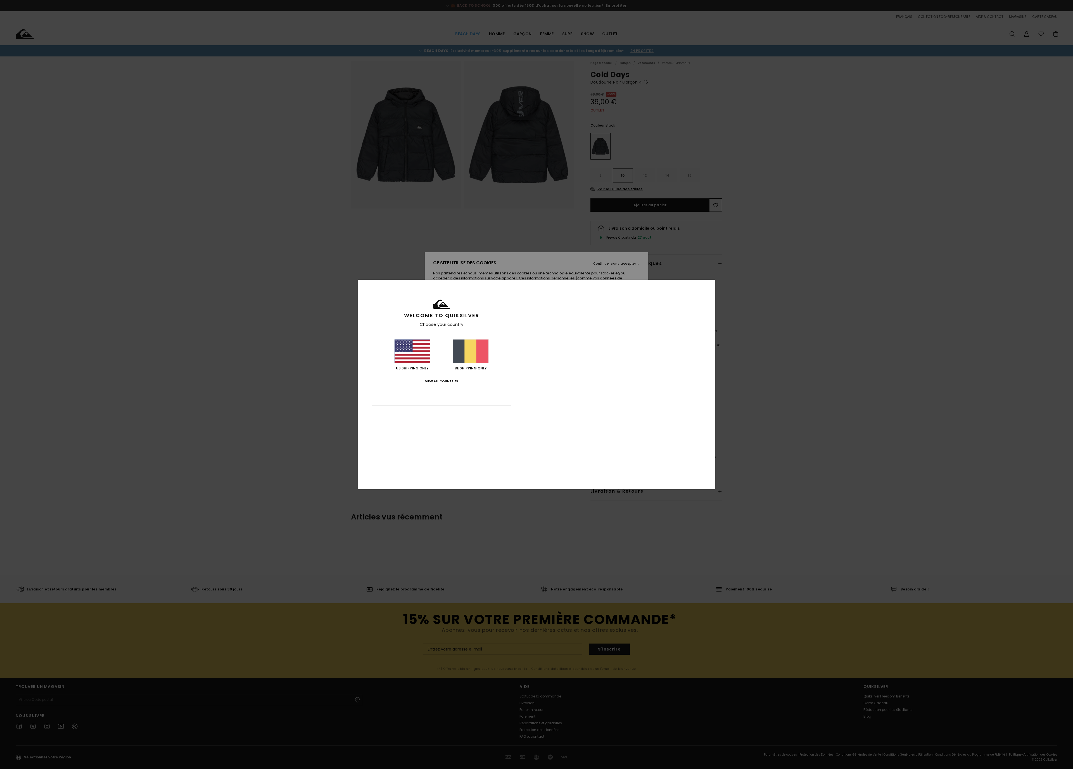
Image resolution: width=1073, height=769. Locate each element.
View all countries (441, 381)
